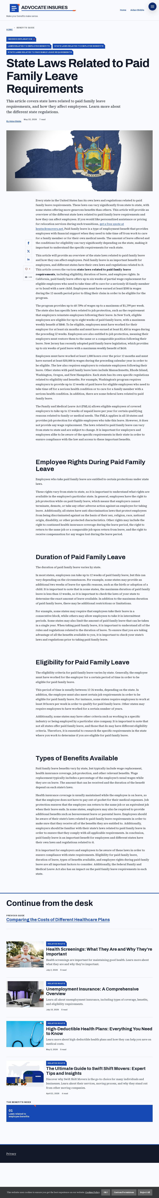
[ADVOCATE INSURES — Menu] (152, 6)
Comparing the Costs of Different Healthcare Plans (58, 919)
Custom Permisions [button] (124, 1192)
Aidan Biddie (137, 10)
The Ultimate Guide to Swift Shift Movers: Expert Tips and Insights (95, 1071)
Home (123, 10)
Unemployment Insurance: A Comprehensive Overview (92, 991)
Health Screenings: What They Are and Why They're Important (99, 951)
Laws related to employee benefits (19, 1115)
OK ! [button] (106, 1192)
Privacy (11, 1154)
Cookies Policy (92, 1192)
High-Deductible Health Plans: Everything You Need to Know (99, 1031)
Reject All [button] (145, 1192)
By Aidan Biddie (13, 121)
